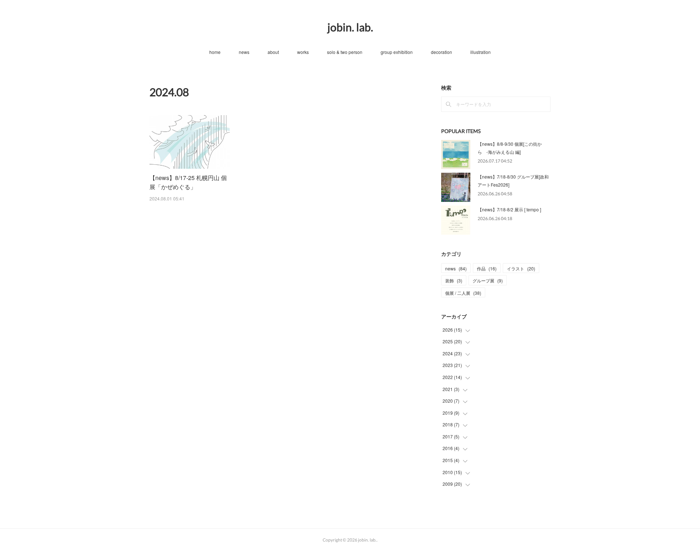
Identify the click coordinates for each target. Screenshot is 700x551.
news (244, 52)
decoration (441, 52)
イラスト (521, 268)
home (215, 52)
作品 (487, 268)
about (273, 52)
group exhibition (397, 52)
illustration (480, 52)
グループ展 (487, 280)
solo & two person (344, 52)
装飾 (453, 280)
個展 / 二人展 (463, 293)
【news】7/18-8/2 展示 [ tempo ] (509, 209)
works (303, 52)
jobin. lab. (350, 27)
